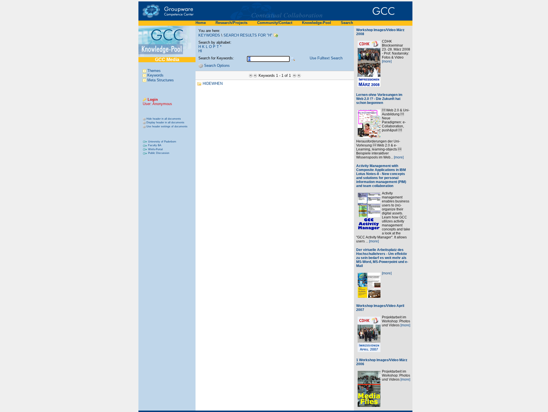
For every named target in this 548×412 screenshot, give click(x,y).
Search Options (217, 65)
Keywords (155, 75)
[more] (387, 61)
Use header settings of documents (167, 126)
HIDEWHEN (213, 83)
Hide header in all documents (163, 118)
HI (200, 51)
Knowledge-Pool (316, 23)
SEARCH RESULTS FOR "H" (247, 35)
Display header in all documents (165, 122)
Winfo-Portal (155, 149)
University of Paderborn (162, 141)
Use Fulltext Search (326, 58)
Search (347, 23)
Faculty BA (154, 145)
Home (201, 23)
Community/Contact (274, 23)
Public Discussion (158, 153)
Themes (154, 71)
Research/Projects (231, 23)
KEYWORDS (209, 35)
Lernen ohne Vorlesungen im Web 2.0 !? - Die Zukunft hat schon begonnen (379, 99)
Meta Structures (160, 80)
